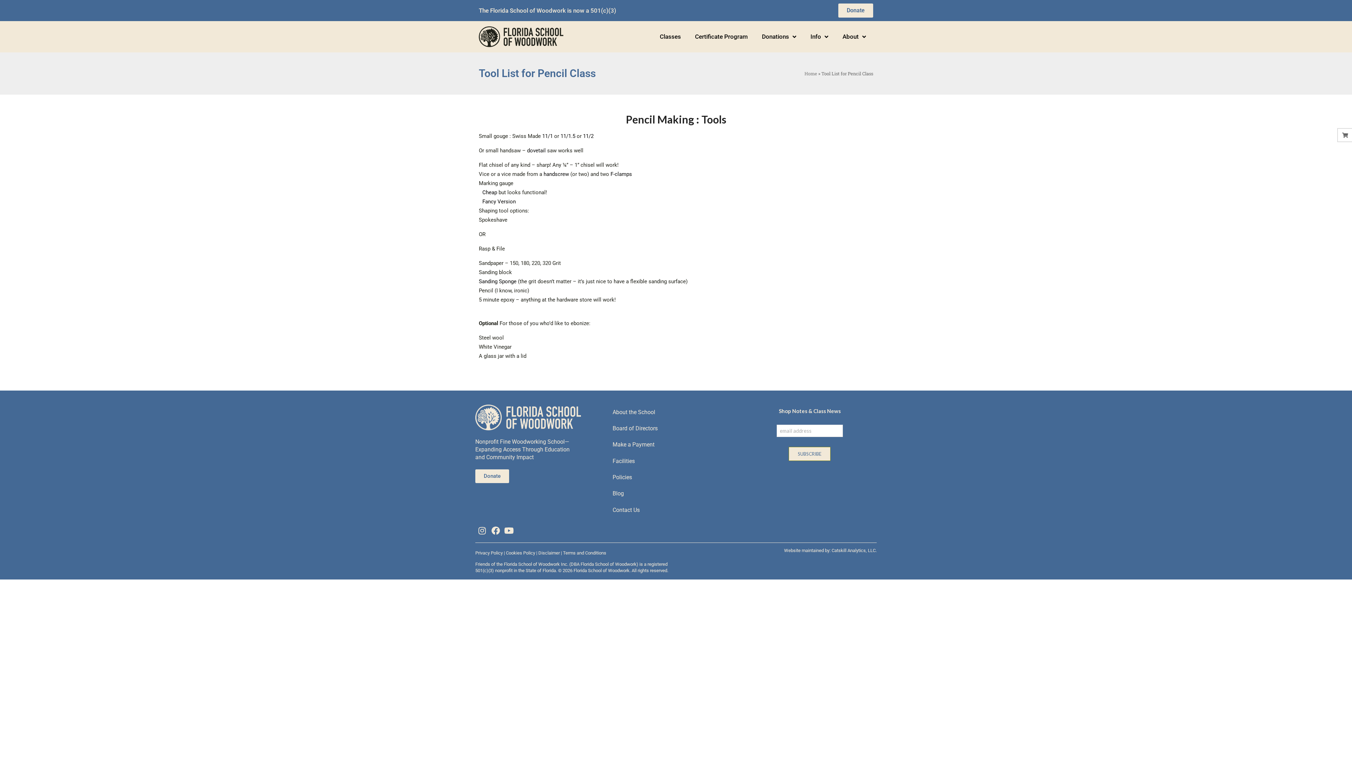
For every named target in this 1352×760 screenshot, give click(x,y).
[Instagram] (482, 530)
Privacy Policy (489, 553)
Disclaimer (549, 553)
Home (811, 73)
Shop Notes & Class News (810, 411)
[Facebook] (495, 530)
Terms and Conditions (584, 553)
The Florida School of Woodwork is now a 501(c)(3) (547, 10)
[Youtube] (509, 530)
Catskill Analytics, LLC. (854, 550)
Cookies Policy (520, 553)
